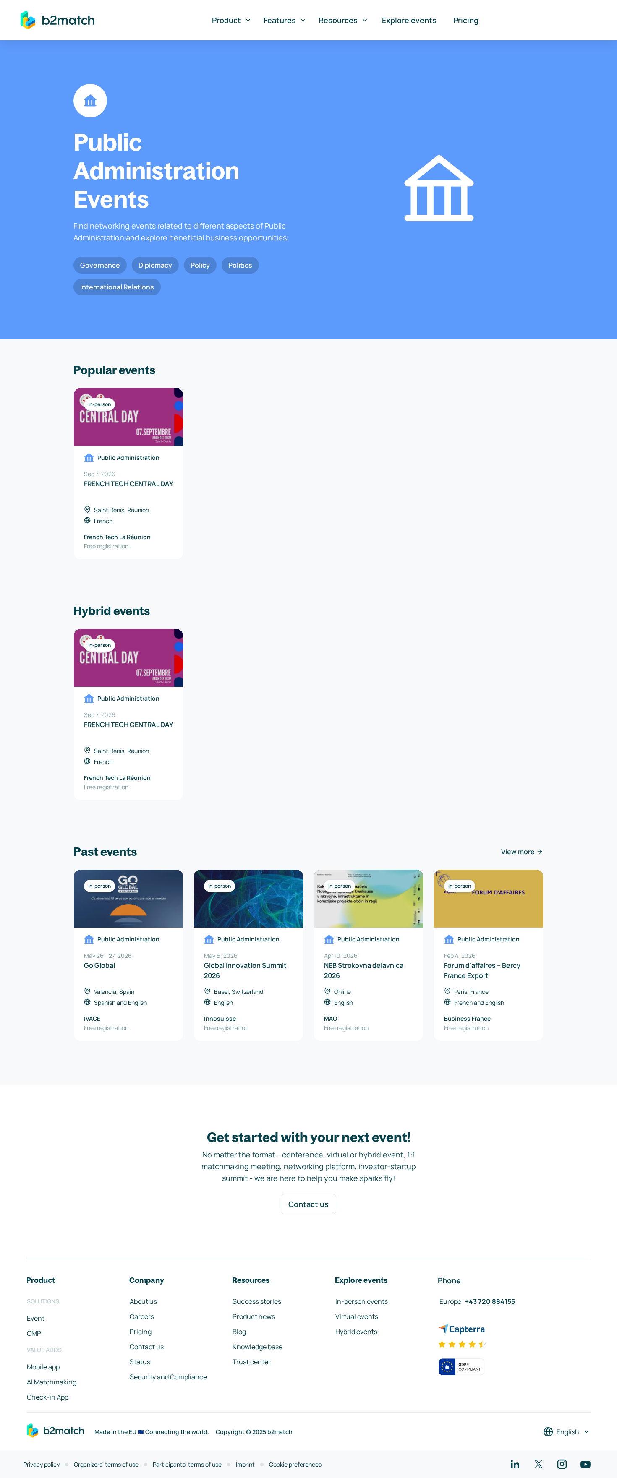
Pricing (465, 20)
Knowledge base (257, 1346)
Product (226, 20)
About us (143, 1301)
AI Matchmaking (51, 1382)
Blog (239, 1331)
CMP (34, 1333)
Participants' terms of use (187, 1464)
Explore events (409, 20)
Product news (254, 1316)
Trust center (252, 1361)
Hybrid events (356, 1331)
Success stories (257, 1301)
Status (140, 1361)
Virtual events (356, 1316)
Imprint (245, 1464)
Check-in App (47, 1397)
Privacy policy (42, 1464)
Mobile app (43, 1366)
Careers (142, 1316)
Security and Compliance (168, 1377)
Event (35, 1318)
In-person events (361, 1301)
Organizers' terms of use (106, 1464)
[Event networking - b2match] (57, 20)
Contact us (308, 1204)
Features (280, 20)
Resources (338, 20)
